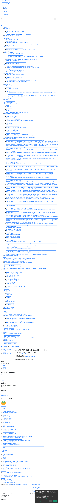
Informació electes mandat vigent (10, 416)
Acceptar (54, 501)
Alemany (6, 12)
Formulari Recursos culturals (9, 482)
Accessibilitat (35, 488)
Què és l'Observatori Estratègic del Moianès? (12, 472)
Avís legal (34, 486)
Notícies (4, 367)
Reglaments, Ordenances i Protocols (10, 428)
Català (5, 8)
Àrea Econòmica (6, 430)
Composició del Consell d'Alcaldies (10, 412)
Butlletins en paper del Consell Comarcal (11, 462)
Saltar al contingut (6, 2)
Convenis (5, 425)
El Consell (3, 408)
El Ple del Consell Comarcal (8, 411)
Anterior (2, 395)
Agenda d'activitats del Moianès (9, 465)
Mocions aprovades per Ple (8, 426)
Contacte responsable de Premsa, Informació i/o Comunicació (16, 468)
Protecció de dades (36, 484)
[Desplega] (9, 346)
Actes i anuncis (6, 423)
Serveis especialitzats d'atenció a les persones (12, 439)
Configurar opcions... (40, 501)
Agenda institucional (7, 422)
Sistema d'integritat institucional (10, 429)
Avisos (4, 365)
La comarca (5, 448)
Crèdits (33, 491)
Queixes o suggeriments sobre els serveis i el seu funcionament (16, 440)
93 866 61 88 (23, 353)
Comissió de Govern (7, 414)
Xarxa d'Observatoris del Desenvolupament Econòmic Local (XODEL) (17, 476)
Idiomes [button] (4, 7)
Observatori (3, 471)
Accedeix (2, 380)
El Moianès (3, 447)
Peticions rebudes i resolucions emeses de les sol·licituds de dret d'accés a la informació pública (23, 446)
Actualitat (3, 455)
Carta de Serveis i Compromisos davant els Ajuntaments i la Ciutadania (18, 436)
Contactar (3, 5)
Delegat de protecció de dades (9, 433)
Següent (6, 395)
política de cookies (46, 498)
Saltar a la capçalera (6, 0)
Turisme (2, 451)
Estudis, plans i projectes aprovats (10, 475)
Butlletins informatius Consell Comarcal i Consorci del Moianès (16, 461)
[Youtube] (19, 484)
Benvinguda (5, 409)
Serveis (2, 435)
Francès (6, 14)
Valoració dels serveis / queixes (9, 443)
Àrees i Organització (7, 419)
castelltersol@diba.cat (30, 356)
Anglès (5, 11)
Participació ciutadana (7, 421)
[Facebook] (14, 484)
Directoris (5, 346)
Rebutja (50, 501)
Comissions (5, 415)
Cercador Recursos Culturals (9, 480)
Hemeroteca (5, 469)
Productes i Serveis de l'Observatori (10, 474)
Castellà (6, 10)
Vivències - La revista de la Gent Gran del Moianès (13, 460)
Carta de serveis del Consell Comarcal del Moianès (13, 437)
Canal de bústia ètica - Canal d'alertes (11, 441)
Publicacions (5, 369)
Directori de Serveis (15, 346)
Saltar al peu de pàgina (7, 3)
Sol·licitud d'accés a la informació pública (11, 444)
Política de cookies (36, 487)
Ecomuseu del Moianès (8, 454)
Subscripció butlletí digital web (9, 464)
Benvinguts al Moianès (7, 453)
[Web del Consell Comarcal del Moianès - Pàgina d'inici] (11, 21)
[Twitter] (9, 484)
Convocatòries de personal (8, 432)
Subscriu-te (3, 406)
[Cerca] (55, 19)
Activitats (5, 458)
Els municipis (5, 450)
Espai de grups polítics (7, 418)
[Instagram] (24, 484)
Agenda (4, 368)
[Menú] (1, 25)
